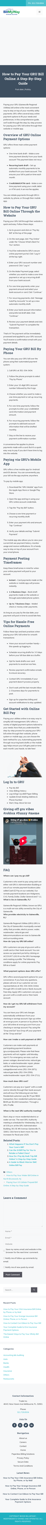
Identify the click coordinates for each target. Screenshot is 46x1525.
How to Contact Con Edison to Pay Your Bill (22, 1323)
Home (23, 1450)
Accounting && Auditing (13, 1355)
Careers (23, 1442)
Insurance (7, 1371)
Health (6, 1367)
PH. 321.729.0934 (36, 3)
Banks (6, 1363)
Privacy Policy (23, 1458)
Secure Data (23, 1462)
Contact (23, 1446)
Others (9, 1172)
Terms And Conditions (23, 1466)
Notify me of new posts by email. (19, 1267)
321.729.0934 (23, 1412)
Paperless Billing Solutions (23, 1454)
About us (23, 1438)
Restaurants (8, 1379)
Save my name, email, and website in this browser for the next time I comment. (23, 1250)
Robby (28, 89)
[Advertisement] (23, 41)
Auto (5, 1359)
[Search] (34, 1290)
